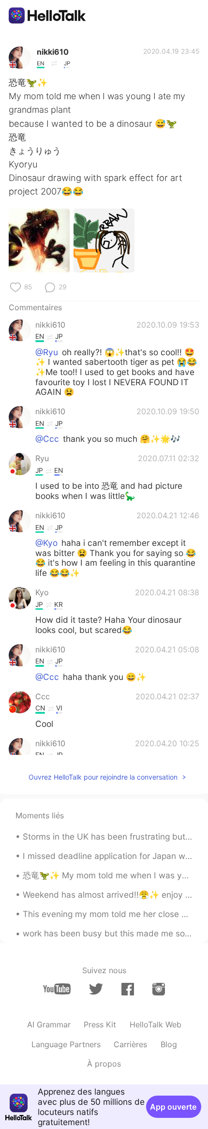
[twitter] (96, 989)
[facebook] (127, 989)
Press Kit (100, 1024)
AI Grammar (49, 1024)
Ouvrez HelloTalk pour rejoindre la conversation (103, 777)
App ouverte (173, 1107)
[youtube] (57, 988)
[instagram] (158, 989)
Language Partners (66, 1044)
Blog (169, 1044)
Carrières (130, 1044)
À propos (104, 1064)
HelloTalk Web (155, 1024)
